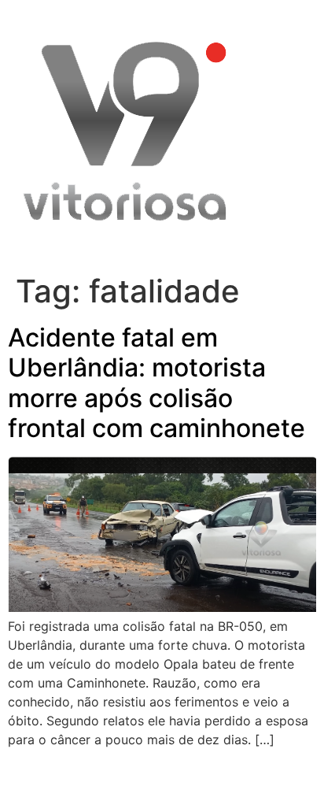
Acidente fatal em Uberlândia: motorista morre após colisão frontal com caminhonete (156, 382)
